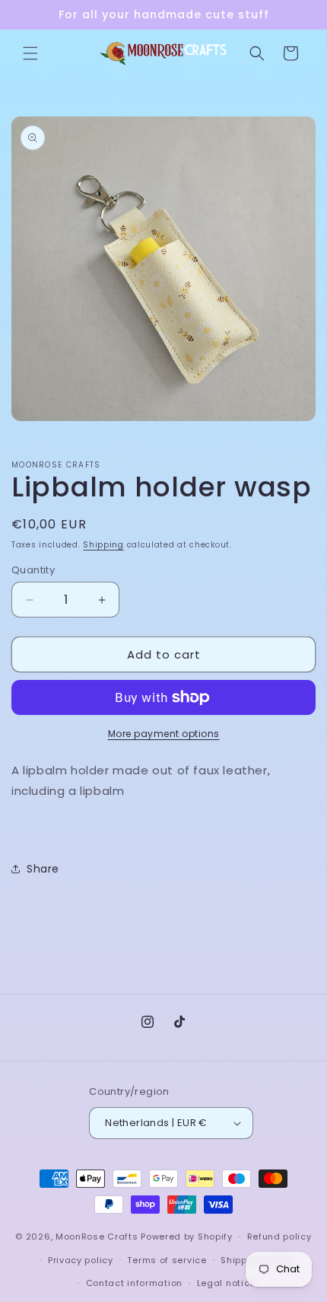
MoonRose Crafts (97, 1236)
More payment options (164, 733)
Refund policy (279, 1236)
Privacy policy (80, 1260)
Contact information (134, 1283)
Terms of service (166, 1260)
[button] (30, 53)
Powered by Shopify (187, 1236)
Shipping (103, 544)
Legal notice (226, 1283)
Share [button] (43, 868)
